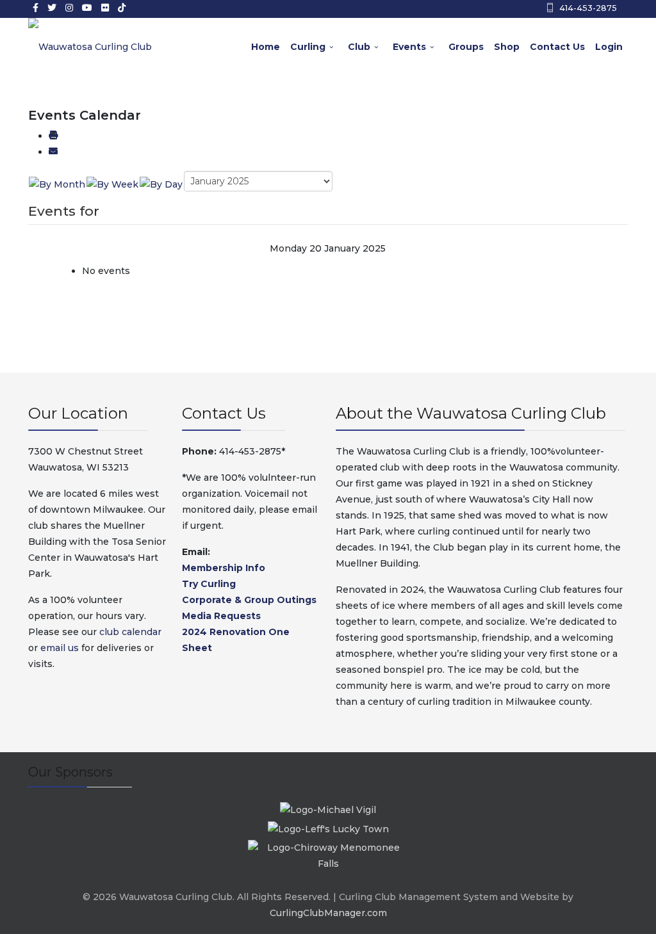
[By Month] (57, 183)
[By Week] (112, 183)
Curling (307, 46)
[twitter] (51, 7)
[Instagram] (69, 7)
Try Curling (209, 584)
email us (59, 648)
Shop (507, 46)
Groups (466, 46)
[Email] (53, 151)
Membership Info (223, 568)
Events (409, 46)
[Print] (53, 135)
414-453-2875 (588, 8)
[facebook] (35, 7)
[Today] (161, 183)
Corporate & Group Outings (249, 600)
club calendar (130, 632)
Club (359, 46)
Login (609, 46)
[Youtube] (87, 7)
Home (265, 46)
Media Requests (221, 616)
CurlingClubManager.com (328, 913)
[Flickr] (105, 7)
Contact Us (557, 46)
